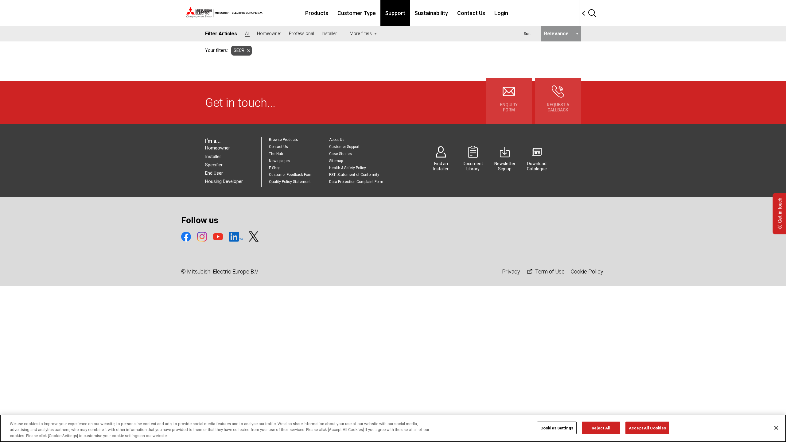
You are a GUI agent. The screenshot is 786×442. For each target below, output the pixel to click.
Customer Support (344, 147)
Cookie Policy (587, 271)
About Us (336, 140)
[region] (393, 428)
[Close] (776, 428)
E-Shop (274, 168)
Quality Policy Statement (290, 182)
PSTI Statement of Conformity (354, 175)
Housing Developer (224, 181)
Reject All (601, 427)
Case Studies (340, 154)
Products (316, 13)
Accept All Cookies (647, 427)
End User (214, 173)
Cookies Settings (556, 427)
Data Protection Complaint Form (356, 182)
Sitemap (336, 161)
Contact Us (471, 13)
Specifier (214, 165)
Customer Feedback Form (291, 175)
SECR (239, 50)
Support (395, 13)
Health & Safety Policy (347, 168)
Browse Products (283, 140)
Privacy (511, 271)
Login (501, 13)
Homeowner (217, 148)
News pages (279, 161)
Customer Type (356, 13)
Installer (213, 156)
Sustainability (431, 13)
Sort (527, 33)
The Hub (276, 154)
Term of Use (549, 271)
